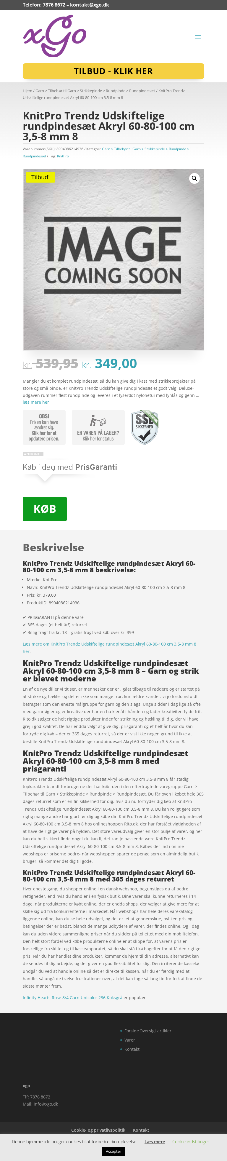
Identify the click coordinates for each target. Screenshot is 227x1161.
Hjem (27, 90)
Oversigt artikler (155, 1031)
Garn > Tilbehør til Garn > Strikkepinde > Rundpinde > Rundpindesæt (95, 90)
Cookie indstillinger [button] (190, 1141)
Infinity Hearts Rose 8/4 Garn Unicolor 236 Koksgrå (72, 997)
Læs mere (155, 1141)
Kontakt (132, 1049)
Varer (129, 1040)
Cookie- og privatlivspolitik (98, 1130)
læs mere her (36, 402)
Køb (44, 509)
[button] (194, 178)
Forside (131, 1031)
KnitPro (63, 156)
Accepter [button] (113, 1151)
